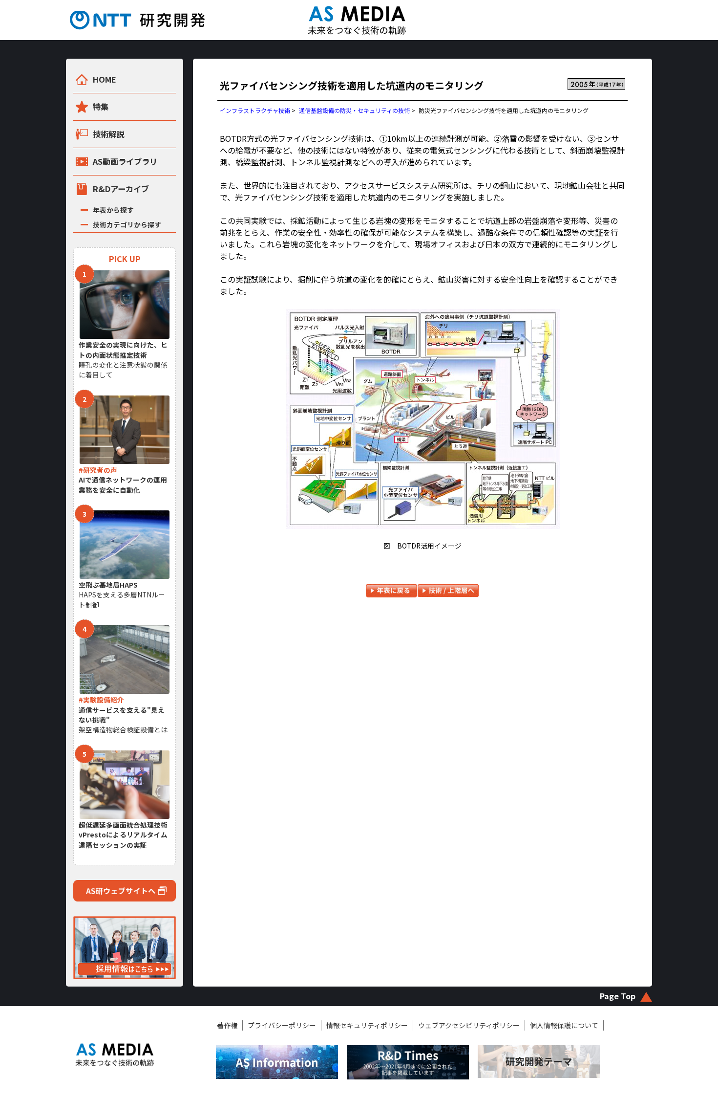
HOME (104, 79)
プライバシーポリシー (282, 1025)
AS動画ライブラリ (125, 161)
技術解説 (108, 134)
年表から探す (113, 210)
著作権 (227, 1025)
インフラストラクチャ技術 (255, 110)
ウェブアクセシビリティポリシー (469, 1025)
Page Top (617, 996)
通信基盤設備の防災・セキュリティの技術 (354, 110)
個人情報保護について (564, 1025)
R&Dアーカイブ (121, 189)
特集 (100, 106)
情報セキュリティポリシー (367, 1025)
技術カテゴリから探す (127, 224)
